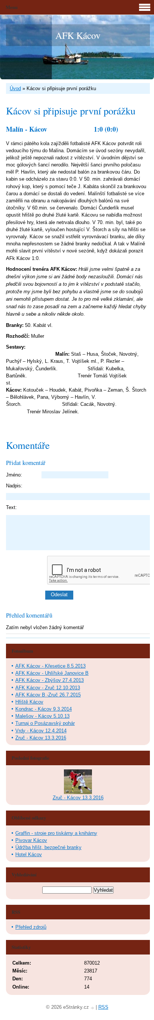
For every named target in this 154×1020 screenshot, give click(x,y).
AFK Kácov (78, 35)
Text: (11, 507)
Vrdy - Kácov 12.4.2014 (41, 730)
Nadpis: (14, 485)
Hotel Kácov (28, 854)
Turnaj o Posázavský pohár (45, 723)
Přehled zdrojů (30, 927)
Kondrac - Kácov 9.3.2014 (43, 709)
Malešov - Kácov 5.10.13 (42, 716)
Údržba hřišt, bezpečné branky (48, 847)
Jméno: (14, 475)
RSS (103, 1007)
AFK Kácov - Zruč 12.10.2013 (47, 687)
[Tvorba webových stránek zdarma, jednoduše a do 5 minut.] (93, 1008)
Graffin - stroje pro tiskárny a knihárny (56, 833)
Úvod (15, 88)
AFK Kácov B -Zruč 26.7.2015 (48, 695)
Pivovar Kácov (31, 840)
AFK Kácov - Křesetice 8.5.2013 (50, 666)
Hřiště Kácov (29, 702)
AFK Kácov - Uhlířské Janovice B (52, 673)
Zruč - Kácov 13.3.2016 (40, 738)
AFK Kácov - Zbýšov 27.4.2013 (49, 680)
